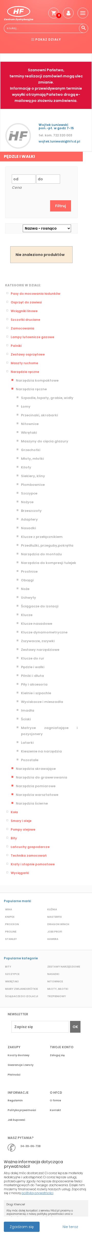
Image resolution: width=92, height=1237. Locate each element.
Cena (16, 187)
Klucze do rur (32, 658)
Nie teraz (70, 1226)
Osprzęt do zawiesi (26, 302)
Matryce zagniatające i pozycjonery (49, 730)
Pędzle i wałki (32, 667)
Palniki (16, 346)
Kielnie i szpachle (36, 693)
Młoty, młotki (32, 458)
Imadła (27, 710)
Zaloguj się (57, 1055)
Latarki (27, 742)
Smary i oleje (21, 821)
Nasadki (28, 528)
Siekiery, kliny (33, 476)
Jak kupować (16, 1120)
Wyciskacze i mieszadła (42, 701)
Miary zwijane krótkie (21, 989)
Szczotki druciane (25, 319)
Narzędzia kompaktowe (37, 380)
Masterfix (54, 917)
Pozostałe (29, 760)
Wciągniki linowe (24, 311)
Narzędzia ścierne (32, 803)
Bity (14, 838)
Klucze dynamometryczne (44, 632)
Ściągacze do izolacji (40, 606)
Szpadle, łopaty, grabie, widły (47, 397)
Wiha (8, 909)
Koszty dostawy (18, 1055)
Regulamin (15, 1100)
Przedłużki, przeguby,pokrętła (47, 545)
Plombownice (33, 484)
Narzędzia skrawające (36, 768)
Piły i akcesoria (34, 684)
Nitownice (30, 423)
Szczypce (29, 493)
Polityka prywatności (22, 1110)
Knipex (10, 917)
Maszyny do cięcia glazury (44, 441)
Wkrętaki (29, 432)
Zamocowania (22, 328)
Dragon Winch (58, 924)
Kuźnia (52, 909)
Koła (14, 812)
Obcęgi (27, 580)
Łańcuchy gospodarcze (30, 847)
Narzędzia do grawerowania (41, 777)
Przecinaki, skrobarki (39, 415)
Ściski (26, 719)
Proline (10, 932)
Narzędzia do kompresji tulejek (48, 562)
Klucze (26, 614)
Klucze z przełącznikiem (42, 536)
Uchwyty (28, 597)
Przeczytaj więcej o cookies (43, 1224)
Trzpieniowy (56, 996)
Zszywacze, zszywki (38, 641)
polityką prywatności (37, 1193)
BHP (19, 51)
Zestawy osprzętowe (28, 354)
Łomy (25, 406)
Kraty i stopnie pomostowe (33, 864)
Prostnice (29, 571)
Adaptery (29, 519)
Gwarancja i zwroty (20, 1065)
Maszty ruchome (24, 363)
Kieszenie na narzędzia (41, 751)
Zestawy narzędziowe (40, 649)
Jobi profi (54, 932)
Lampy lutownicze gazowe (32, 337)
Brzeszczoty (31, 510)
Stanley (11, 939)
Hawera (52, 939)
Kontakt (55, 1110)
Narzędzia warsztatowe (37, 794)
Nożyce (27, 502)
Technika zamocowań (29, 855)
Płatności (14, 1075)
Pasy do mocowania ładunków (35, 293)
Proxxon (12, 924)
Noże (25, 588)
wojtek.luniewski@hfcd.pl (59, 141)
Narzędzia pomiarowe (35, 786)
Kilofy (26, 467)
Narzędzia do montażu (41, 554)
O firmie (55, 1100)
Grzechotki (30, 449)
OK (75, 1026)
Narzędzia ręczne (25, 372)
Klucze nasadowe (36, 623)
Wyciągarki (20, 873)
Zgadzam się (22, 1226)
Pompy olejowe (23, 829)
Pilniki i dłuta (32, 675)
